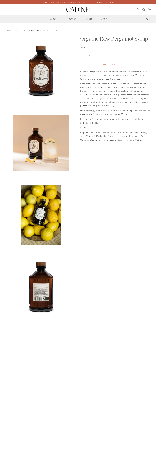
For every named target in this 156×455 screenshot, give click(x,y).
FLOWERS (71, 18)
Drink (19, 30)
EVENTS (88, 18)
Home (9, 30)
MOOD (104, 18)
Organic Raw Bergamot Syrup (42, 30)
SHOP (53, 18)
